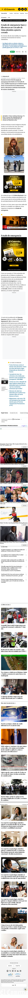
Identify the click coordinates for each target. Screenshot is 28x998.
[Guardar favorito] (22, 52)
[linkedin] (18, 971)
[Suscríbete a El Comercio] (22, 9)
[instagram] (13, 971)
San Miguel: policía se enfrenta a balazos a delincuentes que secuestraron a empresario (13, 44)
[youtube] (15, 971)
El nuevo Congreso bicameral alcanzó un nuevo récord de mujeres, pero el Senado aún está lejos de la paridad (12, 581)
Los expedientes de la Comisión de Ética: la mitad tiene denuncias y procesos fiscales (12, 555)
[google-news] (20, 971)
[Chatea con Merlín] (19, 9)
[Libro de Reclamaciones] (18, 975)
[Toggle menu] (2, 9)
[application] (15, 223)
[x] (10, 971)
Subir (13, 985)
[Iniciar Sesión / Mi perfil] (25, 9)
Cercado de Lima (13, 412)
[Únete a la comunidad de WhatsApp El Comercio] (12, 52)
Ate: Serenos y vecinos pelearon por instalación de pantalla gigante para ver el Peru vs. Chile (15, 46)
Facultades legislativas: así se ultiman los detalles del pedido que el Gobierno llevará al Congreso (13, 550)
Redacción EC (6, 76)
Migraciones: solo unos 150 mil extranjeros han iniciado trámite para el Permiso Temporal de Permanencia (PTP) (17, 402)
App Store (10, 965)
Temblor (11, 13)
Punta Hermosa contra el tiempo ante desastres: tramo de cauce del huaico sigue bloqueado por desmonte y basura (17, 368)
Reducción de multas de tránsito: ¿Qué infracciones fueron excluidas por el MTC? (13, 650)
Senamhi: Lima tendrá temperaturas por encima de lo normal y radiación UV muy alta (13, 627)
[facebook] (7, 971)
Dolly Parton (16, 13)
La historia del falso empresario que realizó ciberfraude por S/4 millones (12, 697)
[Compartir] (25, 52)
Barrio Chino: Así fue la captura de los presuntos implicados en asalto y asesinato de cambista (14, 798)
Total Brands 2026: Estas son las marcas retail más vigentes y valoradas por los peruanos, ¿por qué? (12, 575)
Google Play (18, 965)
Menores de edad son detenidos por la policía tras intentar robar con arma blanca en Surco (17, 393)
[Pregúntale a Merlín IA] (25, 989)
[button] (14, 222)
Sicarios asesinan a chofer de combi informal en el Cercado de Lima (11, 724)
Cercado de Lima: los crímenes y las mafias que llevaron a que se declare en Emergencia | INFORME (17, 376)
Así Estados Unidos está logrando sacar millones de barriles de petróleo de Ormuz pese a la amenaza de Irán (12, 561)
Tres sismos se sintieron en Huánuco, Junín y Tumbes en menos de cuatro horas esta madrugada (14, 673)
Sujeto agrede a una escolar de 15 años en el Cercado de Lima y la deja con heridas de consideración (13, 774)
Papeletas (22, 13)
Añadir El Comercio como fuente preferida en (13, 20)
